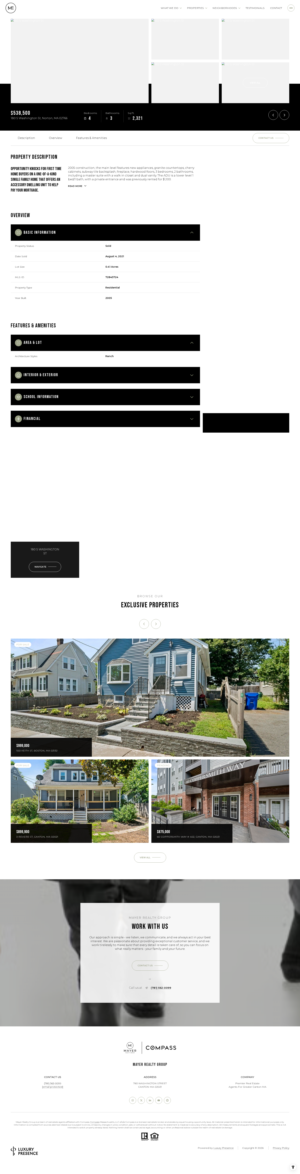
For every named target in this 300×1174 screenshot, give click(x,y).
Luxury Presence (223, 1148)
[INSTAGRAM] (132, 1100)
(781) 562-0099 (161, 988)
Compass (94, 1122)
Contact (276, 8)
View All (255, 82)
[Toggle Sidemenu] (291, 8)
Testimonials (255, 8)
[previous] (144, 624)
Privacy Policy (281, 1148)
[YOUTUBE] (158, 1100)
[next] (156, 624)
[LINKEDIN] (150, 1100)
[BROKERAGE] (167, 1100)
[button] (271, 138)
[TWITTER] (141, 1100)
